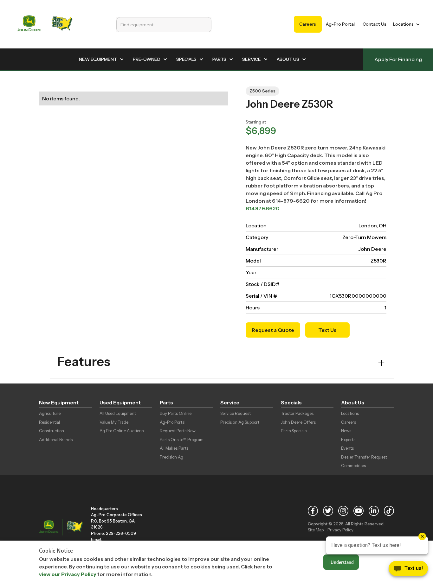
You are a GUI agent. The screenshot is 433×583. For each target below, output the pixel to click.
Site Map (316, 529)
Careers (307, 24)
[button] (405, 24)
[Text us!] (408, 570)
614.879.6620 (263, 208)
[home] (44, 24)
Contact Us (374, 24)
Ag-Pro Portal (340, 24)
